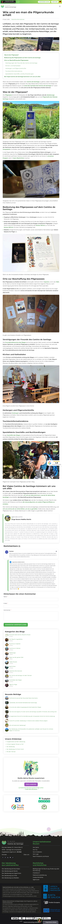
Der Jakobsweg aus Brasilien (10, 878)
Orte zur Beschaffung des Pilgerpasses (16, 60)
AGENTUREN (54, 1)
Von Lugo (36, 854)
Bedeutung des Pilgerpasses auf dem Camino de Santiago (22, 57)
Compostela (6, 149)
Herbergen (15, 413)
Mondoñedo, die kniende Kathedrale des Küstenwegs (23, 702)
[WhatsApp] (18, 2)
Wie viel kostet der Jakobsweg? (17, 725)
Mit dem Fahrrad (11, 751)
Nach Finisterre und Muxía (41, 856)
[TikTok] (12, 857)
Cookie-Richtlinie (38, 877)
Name (6, 596)
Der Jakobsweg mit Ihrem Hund (15, 749)
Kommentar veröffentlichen (15, 624)
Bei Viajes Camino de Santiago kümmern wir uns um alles (22, 76)
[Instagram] (5, 857)
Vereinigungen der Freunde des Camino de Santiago (21, 63)
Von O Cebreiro (37, 852)
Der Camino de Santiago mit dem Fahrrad (20, 675)
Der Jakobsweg (11, 746)
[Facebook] (2, 857)
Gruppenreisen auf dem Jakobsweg (16, 741)
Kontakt (4, 854)
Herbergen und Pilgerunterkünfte (15, 68)
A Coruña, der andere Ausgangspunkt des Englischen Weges (25, 707)
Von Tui (35, 849)
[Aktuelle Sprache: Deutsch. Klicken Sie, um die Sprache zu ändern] (60, 2)
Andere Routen (13, 661)
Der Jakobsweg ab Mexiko (10, 871)
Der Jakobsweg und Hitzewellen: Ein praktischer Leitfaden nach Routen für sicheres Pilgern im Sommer (31, 729)
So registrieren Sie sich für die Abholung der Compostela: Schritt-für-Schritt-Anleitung (32, 716)
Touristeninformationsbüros (13, 71)
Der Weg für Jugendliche (15, 639)
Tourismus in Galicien (14, 648)
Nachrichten (12, 666)
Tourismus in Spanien (14, 643)
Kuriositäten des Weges (15, 680)
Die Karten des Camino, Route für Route (19, 634)
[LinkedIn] (7, 857)
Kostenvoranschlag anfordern (32, 922)
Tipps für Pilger (13, 684)
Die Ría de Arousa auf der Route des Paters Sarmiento (23, 698)
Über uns (26, 854)
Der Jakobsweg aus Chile (9, 875)
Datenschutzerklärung (40, 875)
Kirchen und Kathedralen (13, 65)
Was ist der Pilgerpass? (11, 55)
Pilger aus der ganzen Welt (16, 657)
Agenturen (36, 879)
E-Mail (6, 603)
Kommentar (7, 610)
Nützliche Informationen (17, 19)
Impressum (36, 873)
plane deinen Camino (44, 1)
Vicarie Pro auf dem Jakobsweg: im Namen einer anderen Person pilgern (28, 720)
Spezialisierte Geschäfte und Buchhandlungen (19, 74)
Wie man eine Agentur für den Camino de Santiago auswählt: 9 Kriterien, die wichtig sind (32, 711)
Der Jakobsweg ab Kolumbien (11, 868)
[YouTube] (10, 857)
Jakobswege (51, 95)
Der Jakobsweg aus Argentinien (11, 873)
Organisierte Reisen (51, 922)
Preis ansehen (31, 784)
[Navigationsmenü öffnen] (60, 6)
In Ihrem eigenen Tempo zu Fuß (15, 744)
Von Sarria (36, 847)
